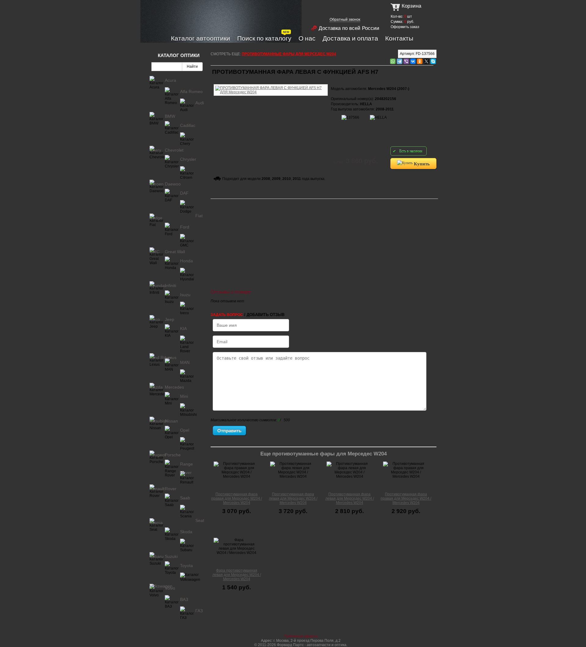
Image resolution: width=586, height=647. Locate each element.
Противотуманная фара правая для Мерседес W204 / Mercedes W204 (236, 498)
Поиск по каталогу (264, 38)
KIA (183, 328)
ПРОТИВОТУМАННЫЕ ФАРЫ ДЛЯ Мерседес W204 (289, 54)
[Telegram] (399, 61)
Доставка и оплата (350, 38)
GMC (155, 251)
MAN (185, 362)
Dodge (156, 217)
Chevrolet (174, 150)
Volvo (170, 588)
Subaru (157, 556)
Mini (184, 396)
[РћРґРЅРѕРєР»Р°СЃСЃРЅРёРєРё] (419, 61)
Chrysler (188, 159)
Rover (170, 488)
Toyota (186, 565)
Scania (156, 522)
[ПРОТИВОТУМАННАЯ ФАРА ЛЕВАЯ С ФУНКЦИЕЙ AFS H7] (271, 83)
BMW (170, 116)
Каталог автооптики (200, 38)
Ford (184, 227)
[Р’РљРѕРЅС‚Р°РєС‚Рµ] (413, 61)
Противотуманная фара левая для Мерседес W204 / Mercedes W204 (293, 498)
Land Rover (161, 357)
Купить (421, 163)
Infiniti (170, 285)
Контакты (399, 38)
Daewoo (173, 184)
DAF (184, 193)
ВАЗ (184, 599)
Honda (186, 260)
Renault (157, 488)
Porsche (173, 454)
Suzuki (171, 556)
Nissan (171, 421)
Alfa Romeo (191, 91)
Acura (170, 80)
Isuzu (185, 294)
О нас (307, 38)
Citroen (157, 184)
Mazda (156, 387)
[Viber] (406, 61)
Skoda (186, 531)
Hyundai (157, 285)
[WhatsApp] (393, 61)
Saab (185, 497)
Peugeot (158, 454)
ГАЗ (199, 610)
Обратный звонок (345, 19)
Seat (199, 520)
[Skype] (433, 61)
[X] (426, 61)
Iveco (155, 319)
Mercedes (174, 387)
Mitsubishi (159, 421)
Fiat (199, 215)
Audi (199, 102)
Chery (155, 150)
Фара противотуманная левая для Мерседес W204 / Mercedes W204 (236, 574)
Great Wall (175, 251)
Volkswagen (161, 586)
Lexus (170, 357)
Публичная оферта (300, 636)
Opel (184, 430)
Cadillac (187, 125)
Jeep (169, 319)
